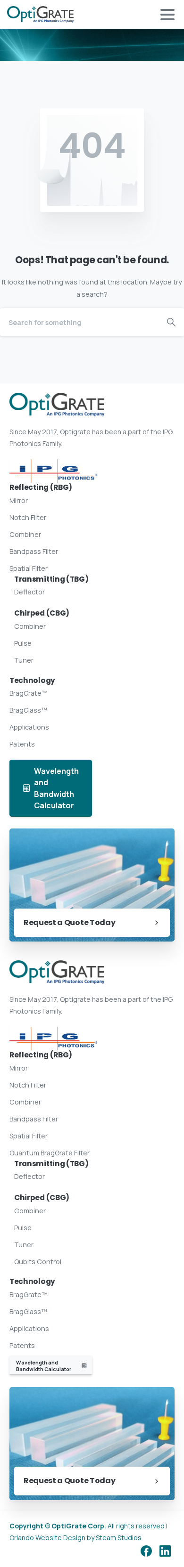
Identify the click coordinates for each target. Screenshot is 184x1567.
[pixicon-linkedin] (165, 1550)
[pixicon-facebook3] (146, 1550)
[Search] (171, 322)
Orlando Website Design (47, 1537)
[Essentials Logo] (53, 471)
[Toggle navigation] (167, 15)
